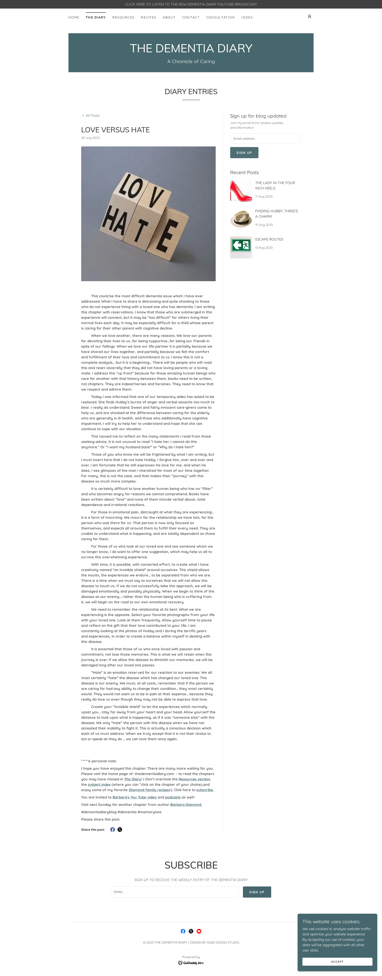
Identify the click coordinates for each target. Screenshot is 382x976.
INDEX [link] (247, 17)
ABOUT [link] (169, 17)
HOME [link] (73, 17)
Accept (337, 961)
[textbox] (265, 138)
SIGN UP (257, 892)
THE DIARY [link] (96, 17)
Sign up (244, 153)
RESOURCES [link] (123, 17)
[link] (191, 51)
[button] (310, 16)
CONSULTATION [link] (220, 17)
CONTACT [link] (191, 17)
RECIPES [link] (148, 17)
